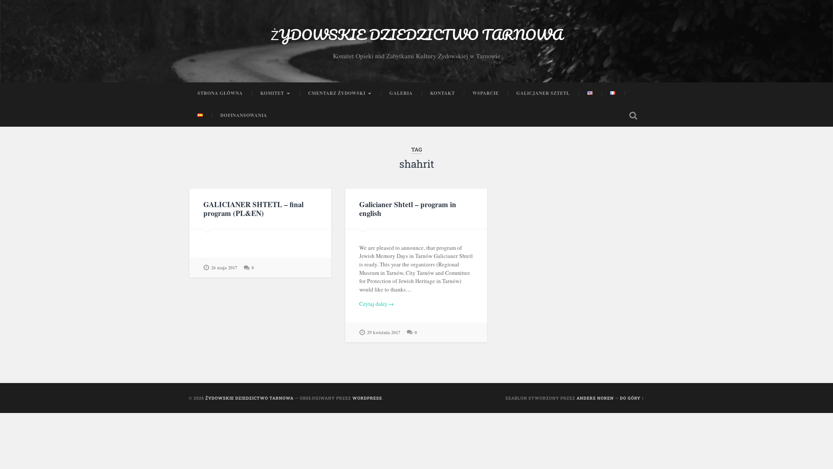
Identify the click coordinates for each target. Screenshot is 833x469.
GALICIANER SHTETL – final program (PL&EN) (253, 209)
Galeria (401, 93)
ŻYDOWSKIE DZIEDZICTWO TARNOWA (417, 34)
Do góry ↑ (632, 398)
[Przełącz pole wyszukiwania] (633, 116)
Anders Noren (595, 398)
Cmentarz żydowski (336, 93)
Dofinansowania (243, 115)
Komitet (272, 93)
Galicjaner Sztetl (543, 93)
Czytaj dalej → (376, 303)
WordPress (367, 398)
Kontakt (442, 93)
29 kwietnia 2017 (383, 332)
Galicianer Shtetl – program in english (407, 209)
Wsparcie (485, 93)
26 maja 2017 (224, 267)
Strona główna (220, 93)
